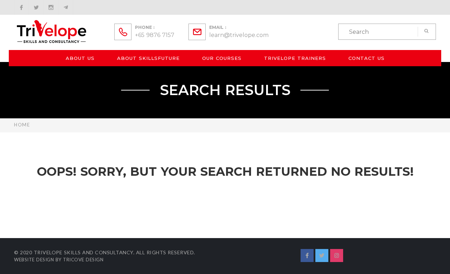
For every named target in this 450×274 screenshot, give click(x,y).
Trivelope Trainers (295, 58)
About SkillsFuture (148, 58)
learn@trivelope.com (239, 35)
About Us (80, 58)
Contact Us (366, 58)
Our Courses (222, 58)
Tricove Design (83, 259)
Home (22, 124)
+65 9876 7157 (154, 35)
